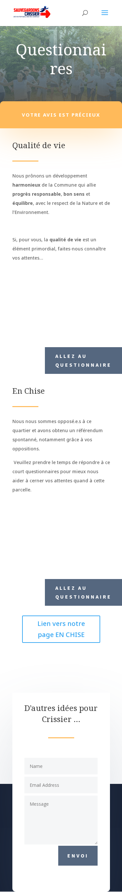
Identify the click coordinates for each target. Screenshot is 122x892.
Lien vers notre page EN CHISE (61, 629)
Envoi (77, 855)
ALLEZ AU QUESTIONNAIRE (83, 360)
